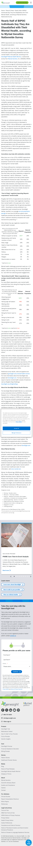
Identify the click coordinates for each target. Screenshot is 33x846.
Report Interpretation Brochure (10, 799)
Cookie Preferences (6, 823)
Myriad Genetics (12, 59)
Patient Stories (5, 757)
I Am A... (5, 663)
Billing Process (5, 751)
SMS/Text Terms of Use (8, 813)
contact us (13, 635)
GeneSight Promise (6, 746)
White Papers (5, 801)
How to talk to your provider (11, 589)
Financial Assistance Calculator (10, 749)
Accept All (16, 428)
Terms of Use (5, 810)
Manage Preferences (16, 432)
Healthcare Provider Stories (9, 760)
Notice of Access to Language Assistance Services (15, 832)
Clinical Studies (5, 796)
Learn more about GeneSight (12, 584)
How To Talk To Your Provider (9, 734)
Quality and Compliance (8, 785)
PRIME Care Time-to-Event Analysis (16, 556)
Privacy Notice (6, 689)
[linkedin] (10, 710)
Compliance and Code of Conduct (10, 825)
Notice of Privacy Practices (16, 689)
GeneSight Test (5, 729)
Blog (2, 766)
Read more (6, 570)
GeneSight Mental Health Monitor (11, 56)
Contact (3, 790)
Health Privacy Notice (7, 820)
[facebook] (2, 710)
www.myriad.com (16, 469)
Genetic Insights (5, 739)
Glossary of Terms (6, 774)
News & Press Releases (7, 769)
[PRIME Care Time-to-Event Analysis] (16, 535)
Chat (28, 844)
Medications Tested (6, 731)
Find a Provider (5, 736)
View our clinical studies (10, 594)
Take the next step (22, 2)
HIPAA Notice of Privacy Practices (10, 815)
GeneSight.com (12, 378)
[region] (16, 423)
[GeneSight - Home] (5, 2)
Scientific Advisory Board (8, 783)
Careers (3, 788)
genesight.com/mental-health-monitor (19, 373)
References (4, 804)
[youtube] (14, 710)
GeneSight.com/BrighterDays (9, 384)
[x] (6, 710)
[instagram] (18, 710)
